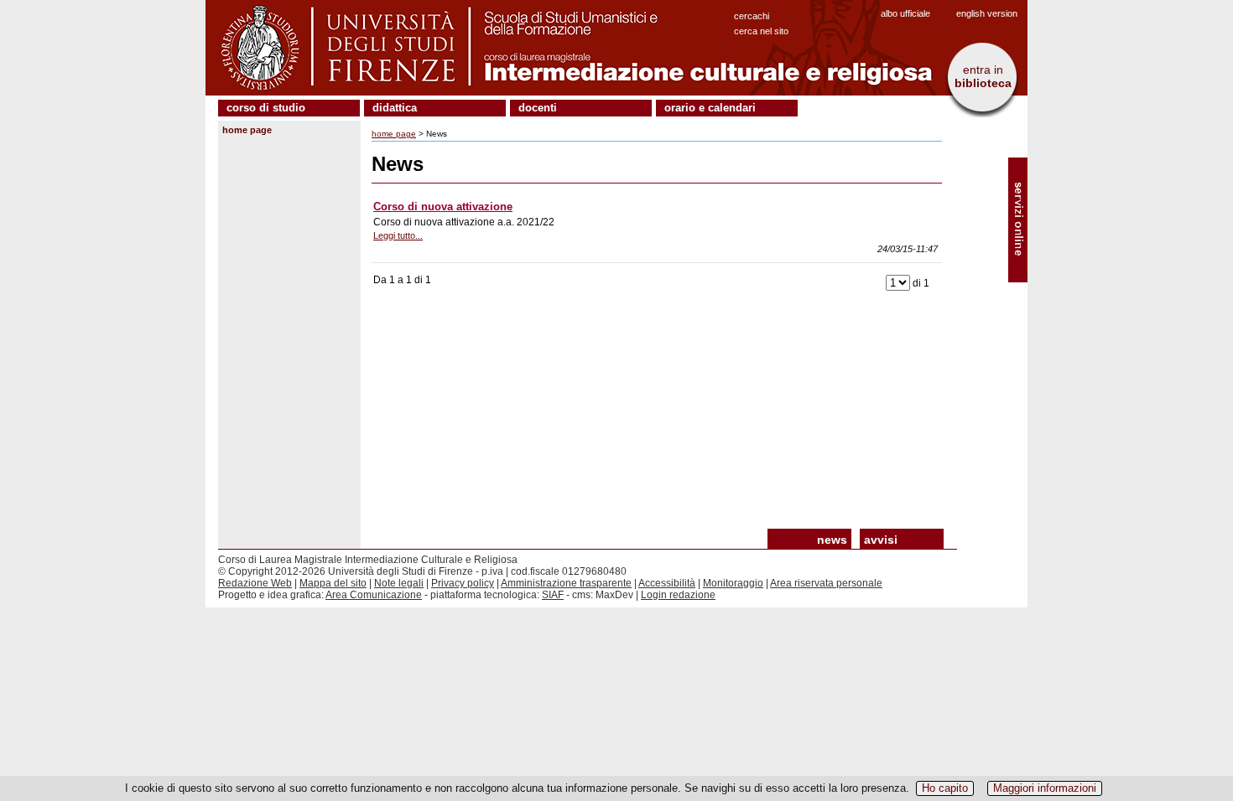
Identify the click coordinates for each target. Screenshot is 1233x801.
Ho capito (945, 788)
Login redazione (678, 595)
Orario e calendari (710, 107)
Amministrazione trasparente (566, 583)
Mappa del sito (333, 583)
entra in (983, 76)
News (832, 539)
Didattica (394, 107)
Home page (247, 130)
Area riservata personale (826, 583)
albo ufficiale (905, 13)
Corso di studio (265, 107)
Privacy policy (462, 583)
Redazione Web (255, 583)
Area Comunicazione (373, 595)
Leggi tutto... (398, 235)
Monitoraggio (733, 583)
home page (394, 133)
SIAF (553, 595)
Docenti (537, 107)
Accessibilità (666, 583)
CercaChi (751, 16)
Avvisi (880, 539)
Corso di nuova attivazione (442, 206)
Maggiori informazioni (1044, 788)
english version (986, 13)
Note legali (399, 583)
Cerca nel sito (761, 31)
